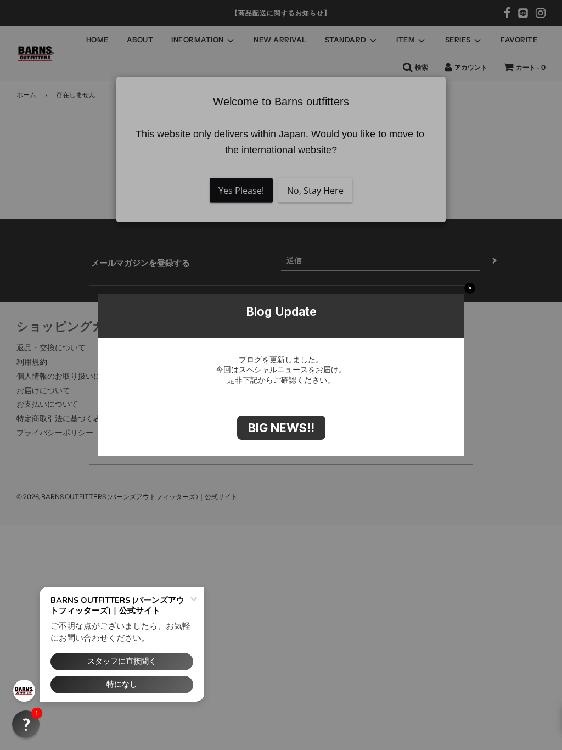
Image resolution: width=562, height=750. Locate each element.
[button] (26, 724)
